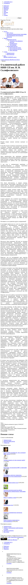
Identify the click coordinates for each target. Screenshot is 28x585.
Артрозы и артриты (9, 530)
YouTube (6, 12)
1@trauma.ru (7, 3)
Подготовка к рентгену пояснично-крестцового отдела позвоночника (13, 475)
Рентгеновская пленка (15, 47)
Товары (5, 38)
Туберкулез (6, 442)
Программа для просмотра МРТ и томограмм (15, 467)
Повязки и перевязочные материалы (13, 512)
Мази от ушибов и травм (10, 497)
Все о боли (6, 532)
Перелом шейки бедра (9, 441)
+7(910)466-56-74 (8, 1)
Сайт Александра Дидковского (16, 537)
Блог (5, 55)
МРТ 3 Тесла (10, 32)
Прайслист (6, 5)
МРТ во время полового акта (11, 482)
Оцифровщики (13, 43)
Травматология (10, 53)
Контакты (6, 7)
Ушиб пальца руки (8, 505)
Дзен (5, 11)
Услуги (5, 31)
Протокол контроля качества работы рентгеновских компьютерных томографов (15, 490)
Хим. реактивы (13, 50)
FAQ (5, 13)
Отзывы (6, 15)
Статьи (5, 51)
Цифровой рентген (11, 39)
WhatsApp (6, 8)
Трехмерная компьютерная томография (17, 34)
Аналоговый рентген (12, 46)
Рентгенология (10, 54)
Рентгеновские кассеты (16, 49)
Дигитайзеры (13, 45)
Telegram (6, 9)
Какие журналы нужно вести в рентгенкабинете (11, 520)
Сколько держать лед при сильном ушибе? (14, 460)
